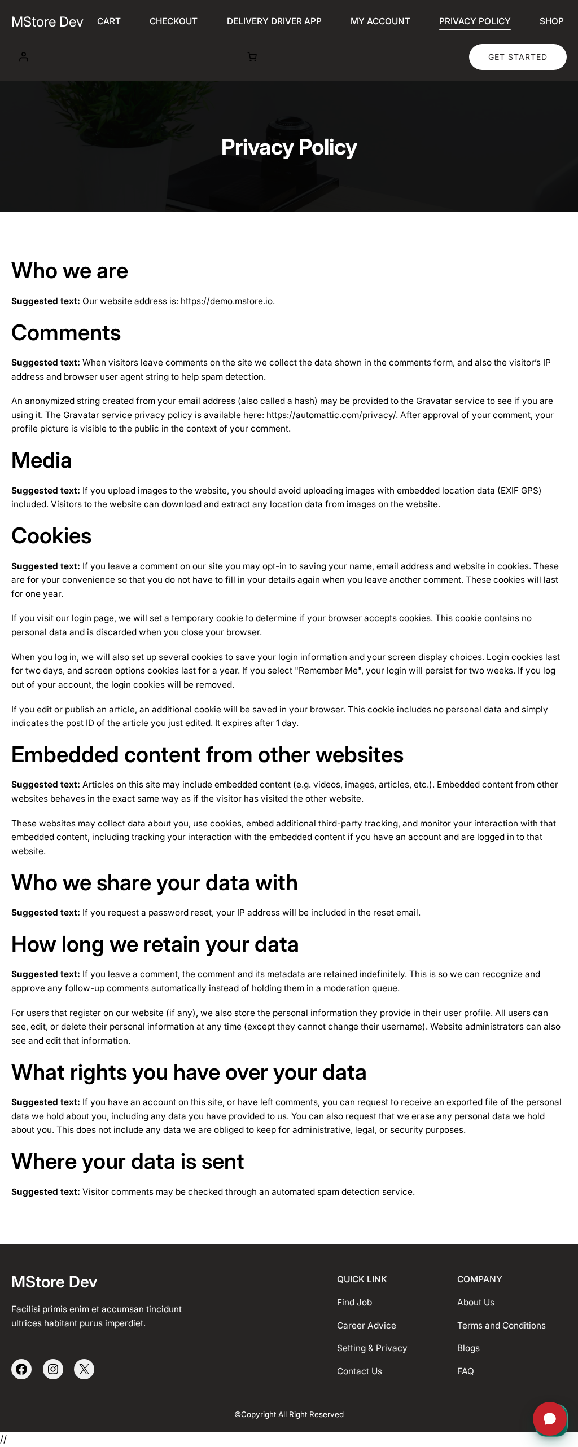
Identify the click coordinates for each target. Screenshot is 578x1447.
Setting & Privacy (372, 1348)
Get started (518, 56)
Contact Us (359, 1371)
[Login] (23, 57)
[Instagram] (53, 1369)
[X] (84, 1369)
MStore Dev (47, 22)
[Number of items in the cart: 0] (252, 57)
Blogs (468, 1348)
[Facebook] (21, 1369)
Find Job (354, 1302)
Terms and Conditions (501, 1325)
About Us (475, 1302)
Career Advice (366, 1325)
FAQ (465, 1371)
